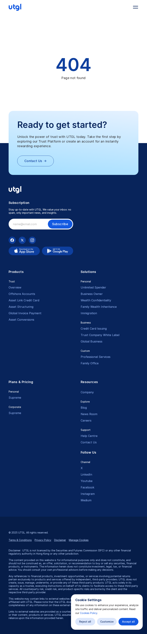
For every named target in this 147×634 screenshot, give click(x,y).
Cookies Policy (88, 613)
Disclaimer (60, 540)
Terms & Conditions (20, 540)
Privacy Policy (43, 540)
